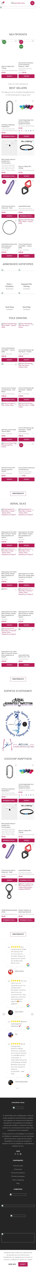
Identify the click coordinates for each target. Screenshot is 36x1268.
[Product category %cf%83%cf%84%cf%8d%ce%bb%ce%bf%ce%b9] (10, 280)
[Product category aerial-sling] (10, 302)
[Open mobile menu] (32, 3)
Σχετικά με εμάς (18, 1165)
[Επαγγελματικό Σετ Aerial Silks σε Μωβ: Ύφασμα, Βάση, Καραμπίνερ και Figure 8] (10, 552)
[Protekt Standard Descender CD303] (10, 891)
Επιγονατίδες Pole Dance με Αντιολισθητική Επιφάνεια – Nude (25, 64)
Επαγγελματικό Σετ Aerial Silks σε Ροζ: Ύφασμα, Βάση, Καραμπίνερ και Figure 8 (26, 575)
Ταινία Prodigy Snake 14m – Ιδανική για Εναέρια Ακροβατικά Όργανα (26, 121)
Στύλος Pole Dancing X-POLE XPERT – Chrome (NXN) (25, 246)
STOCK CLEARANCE (24, 473)
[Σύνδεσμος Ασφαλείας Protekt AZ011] (10, 107)
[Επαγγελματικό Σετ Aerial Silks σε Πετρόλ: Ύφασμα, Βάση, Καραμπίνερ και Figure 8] (10, 512)
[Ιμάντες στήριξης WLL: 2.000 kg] (26, 147)
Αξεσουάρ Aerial (13, 70)
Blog (18, 1183)
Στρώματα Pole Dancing (8, 394)
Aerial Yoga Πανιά (23, 659)
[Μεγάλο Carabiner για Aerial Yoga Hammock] (26, 886)
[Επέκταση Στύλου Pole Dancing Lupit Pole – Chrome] (10, 445)
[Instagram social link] (17, 1154)
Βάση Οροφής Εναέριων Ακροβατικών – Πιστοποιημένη (8, 161)
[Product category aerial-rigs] (26, 302)
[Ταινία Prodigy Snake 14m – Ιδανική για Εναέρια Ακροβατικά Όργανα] (26, 107)
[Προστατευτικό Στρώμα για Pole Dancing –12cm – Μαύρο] (10, 371)
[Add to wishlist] (16, 41)
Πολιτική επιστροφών (18, 1176)
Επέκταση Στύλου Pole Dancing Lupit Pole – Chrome (8, 469)
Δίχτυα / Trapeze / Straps (8, 170)
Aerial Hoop (5, 70)
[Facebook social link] (15, 1154)
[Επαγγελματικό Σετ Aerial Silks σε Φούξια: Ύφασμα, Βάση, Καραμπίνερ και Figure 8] (10, 589)
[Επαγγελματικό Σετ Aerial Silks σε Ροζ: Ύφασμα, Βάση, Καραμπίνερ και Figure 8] (26, 552)
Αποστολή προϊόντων (18, 1173)
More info (12, 1264)
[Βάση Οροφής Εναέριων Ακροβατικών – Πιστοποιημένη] (10, 147)
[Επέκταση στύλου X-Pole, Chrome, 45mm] (10, 404)
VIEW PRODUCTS (18, 493)
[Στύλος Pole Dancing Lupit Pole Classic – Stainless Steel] (26, 365)
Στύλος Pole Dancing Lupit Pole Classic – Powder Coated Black (26, 429)
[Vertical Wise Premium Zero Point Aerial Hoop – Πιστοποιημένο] (10, 227)
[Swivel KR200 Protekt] (26, 187)
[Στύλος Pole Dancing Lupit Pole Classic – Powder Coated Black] (26, 405)
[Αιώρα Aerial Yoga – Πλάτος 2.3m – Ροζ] (26, 636)
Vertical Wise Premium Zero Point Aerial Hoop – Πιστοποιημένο (9, 246)
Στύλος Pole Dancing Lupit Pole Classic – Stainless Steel (26, 389)
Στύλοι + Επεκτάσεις (23, 250)
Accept (23, 1264)
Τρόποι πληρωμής (18, 1180)
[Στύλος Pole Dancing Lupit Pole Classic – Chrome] (26, 325)
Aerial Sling (5, 130)
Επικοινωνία (18, 1169)
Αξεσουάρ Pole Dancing (25, 68)
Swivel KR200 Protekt (24, 206)
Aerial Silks (11, 129)
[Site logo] (18, 3)
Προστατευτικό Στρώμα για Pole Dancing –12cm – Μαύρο (9, 389)
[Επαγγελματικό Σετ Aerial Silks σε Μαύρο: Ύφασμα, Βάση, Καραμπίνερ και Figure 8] (26, 512)
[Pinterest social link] (20, 1154)
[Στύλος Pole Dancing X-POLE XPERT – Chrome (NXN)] (26, 221)
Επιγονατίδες (22, 70)
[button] (10, 136)
